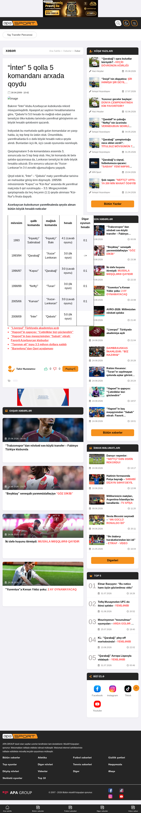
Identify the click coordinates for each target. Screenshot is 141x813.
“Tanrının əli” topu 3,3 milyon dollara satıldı (39, 344)
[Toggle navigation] (134, 23)
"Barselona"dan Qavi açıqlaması (32, 348)
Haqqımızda (115, 764)
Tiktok (128, 695)
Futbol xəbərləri (82, 757)
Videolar (42, 771)
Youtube (97, 710)
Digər (76, 771)
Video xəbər (133, 811)
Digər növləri (45, 764)
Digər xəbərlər (102, 811)
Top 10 (42, 778)
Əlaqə (111, 771)
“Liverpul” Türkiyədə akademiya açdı (35, 328)
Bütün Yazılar (112, 203)
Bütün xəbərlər (112, 432)
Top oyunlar (10, 764)
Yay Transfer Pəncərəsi (19, 34)
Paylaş (69, 368)
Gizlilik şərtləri (116, 757)
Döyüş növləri (11, 771)
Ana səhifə (7, 811)
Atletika (42, 757)
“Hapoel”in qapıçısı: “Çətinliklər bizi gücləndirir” (42, 332)
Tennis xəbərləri (82, 764)
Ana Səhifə (54, 51)
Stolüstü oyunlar (12, 778)
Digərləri (112, 560)
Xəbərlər (67, 51)
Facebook (97, 695)
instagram (112, 695)
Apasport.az (36, 110)
